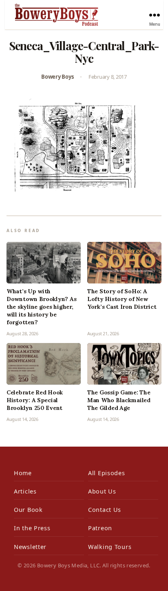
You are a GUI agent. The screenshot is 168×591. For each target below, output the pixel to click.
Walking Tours (109, 547)
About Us (102, 491)
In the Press (32, 528)
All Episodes (106, 473)
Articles (25, 491)
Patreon (100, 528)
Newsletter (30, 547)
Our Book (28, 510)
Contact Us (104, 510)
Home (23, 473)
